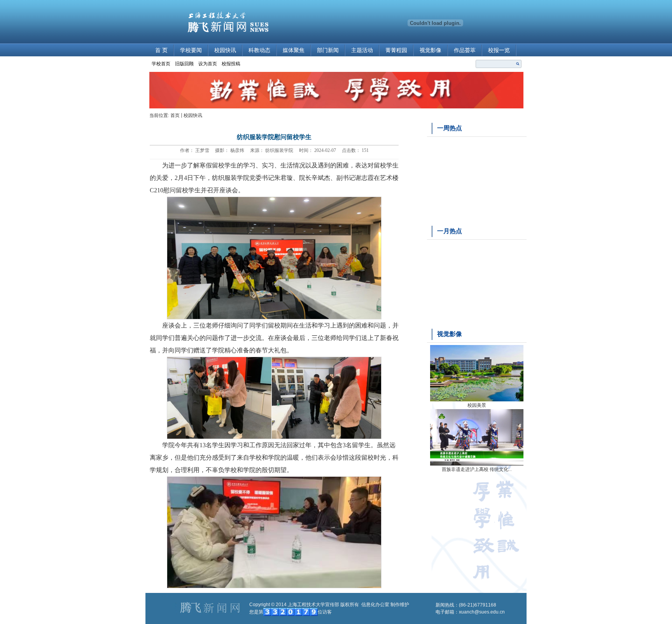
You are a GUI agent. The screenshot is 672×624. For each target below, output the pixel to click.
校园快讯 (225, 50)
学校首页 (161, 63)
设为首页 (207, 63)
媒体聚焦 (293, 50)
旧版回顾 (184, 63)
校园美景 (476, 405)
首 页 (161, 50)
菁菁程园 (396, 50)
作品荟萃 (465, 50)
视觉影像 (430, 50)
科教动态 (259, 50)
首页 (175, 115)
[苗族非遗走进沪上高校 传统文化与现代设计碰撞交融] (476, 464)
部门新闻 (328, 50)
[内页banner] (336, 107)
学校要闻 (191, 50)
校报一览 (499, 50)
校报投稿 (231, 63)
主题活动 (362, 50)
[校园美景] (476, 400)
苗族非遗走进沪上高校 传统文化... (477, 469)
